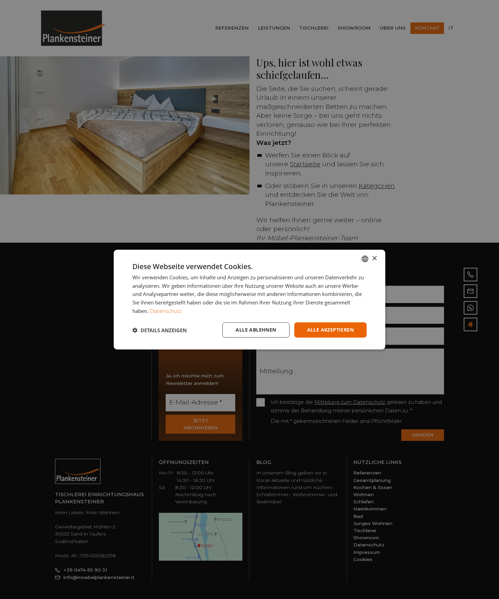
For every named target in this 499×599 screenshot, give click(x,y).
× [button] (374, 258)
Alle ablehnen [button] (256, 329)
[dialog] (249, 299)
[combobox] (365, 258)
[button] (159, 330)
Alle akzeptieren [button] (330, 329)
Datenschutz (166, 311)
